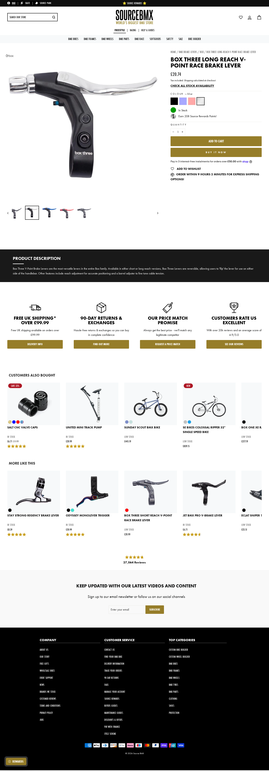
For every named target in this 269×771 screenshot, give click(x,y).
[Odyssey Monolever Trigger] (92, 492)
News (42, 685)
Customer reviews (48, 699)
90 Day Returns (111, 678)
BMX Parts (124, 39)
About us (44, 650)
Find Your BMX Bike (113, 657)
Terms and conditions (50, 706)
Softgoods (155, 39)
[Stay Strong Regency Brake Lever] (33, 492)
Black (174, 101)
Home (173, 52)
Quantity (179, 124)
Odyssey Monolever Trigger (88, 515)
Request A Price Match (167, 344)
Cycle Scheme (110, 734)
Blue (183, 101)
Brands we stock (47, 692)
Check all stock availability (192, 86)
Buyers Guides (110, 706)
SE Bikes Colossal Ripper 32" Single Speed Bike (204, 429)
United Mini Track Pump (84, 427)
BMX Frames (90, 39)
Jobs (42, 720)
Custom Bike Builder (178, 650)
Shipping (188, 80)
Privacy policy (46, 713)
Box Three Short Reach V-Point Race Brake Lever (148, 518)
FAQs (106, 685)
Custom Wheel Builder (179, 657)
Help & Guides (147, 30)
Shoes (171, 706)
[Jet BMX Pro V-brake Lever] (209, 492)
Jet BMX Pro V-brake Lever (202, 515)
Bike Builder (194, 39)
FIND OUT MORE (101, 344)
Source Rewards (111, 699)
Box (202, 52)
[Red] (192, 103)
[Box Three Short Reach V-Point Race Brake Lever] (150, 492)
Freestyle (120, 30)
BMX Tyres (173, 685)
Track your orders (113, 671)
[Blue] (183, 103)
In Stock (182, 110)
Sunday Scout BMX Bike (142, 427)
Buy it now (216, 152)
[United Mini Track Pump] (92, 404)
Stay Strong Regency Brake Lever (33, 515)
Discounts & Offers (113, 720)
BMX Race (139, 39)
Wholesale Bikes (47, 671)
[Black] (175, 103)
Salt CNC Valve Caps (22, 427)
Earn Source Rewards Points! (197, 116)
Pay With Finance (112, 727)
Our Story (44, 657)
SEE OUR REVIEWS (234, 344)
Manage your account (114, 692)
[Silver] (201, 103)
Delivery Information (114, 664)
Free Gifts (44, 664)
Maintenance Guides (113, 713)
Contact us (109, 650)
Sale (181, 39)
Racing (133, 30)
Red (191, 101)
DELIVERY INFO (35, 344)
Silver (200, 101)
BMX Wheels (107, 39)
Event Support (46, 678)
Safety (169, 39)
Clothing (173, 699)
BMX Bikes (73, 39)
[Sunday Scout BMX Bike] (150, 404)
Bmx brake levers (188, 52)
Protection (174, 713)
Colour (182, 93)
